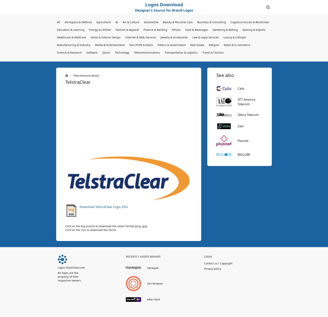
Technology (122, 52)
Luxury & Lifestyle (234, 37)
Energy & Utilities (100, 30)
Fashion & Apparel (127, 30)
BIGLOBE (244, 155)
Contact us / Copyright (218, 263)
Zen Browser (155, 283)
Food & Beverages (196, 30)
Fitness (176, 30)
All (58, 22)
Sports (106, 52)
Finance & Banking (155, 30)
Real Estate (197, 45)
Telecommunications (147, 52)
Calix (241, 88)
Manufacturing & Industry (73, 45)
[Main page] (66, 75)
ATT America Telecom (246, 101)
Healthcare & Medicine (71, 37)
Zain (241, 126)
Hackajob (153, 268)
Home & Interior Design (106, 37)
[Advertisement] (128, 120)
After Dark (153, 299)
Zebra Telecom (248, 115)
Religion (214, 45)
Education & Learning (70, 30)
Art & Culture (131, 22)
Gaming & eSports (254, 30)
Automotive (151, 22)
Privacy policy (212, 268)
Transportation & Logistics (181, 52)
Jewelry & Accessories (174, 37)
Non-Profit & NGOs (141, 45)
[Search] (268, 7)
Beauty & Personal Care (178, 22)
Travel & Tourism (213, 52)
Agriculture (103, 22)
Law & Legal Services (205, 37)
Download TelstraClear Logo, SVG (104, 207)
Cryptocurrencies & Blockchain (249, 22)
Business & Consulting (211, 22)
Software (92, 52)
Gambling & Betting (225, 30)
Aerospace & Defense (78, 22)
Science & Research (69, 52)
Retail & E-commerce (237, 45)
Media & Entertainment (110, 45)
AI (116, 22)
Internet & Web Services (140, 37)
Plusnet (243, 141)
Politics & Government (172, 45)
